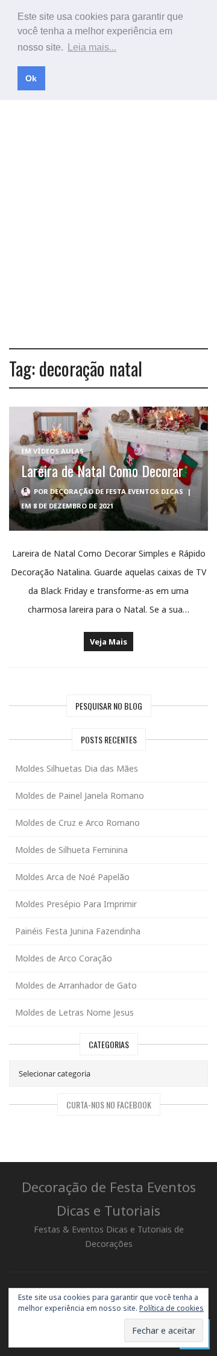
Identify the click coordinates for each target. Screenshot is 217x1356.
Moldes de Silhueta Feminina (71, 849)
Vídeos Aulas (58, 450)
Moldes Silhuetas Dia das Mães (76, 768)
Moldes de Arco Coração (63, 958)
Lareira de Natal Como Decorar (102, 470)
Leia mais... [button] (92, 47)
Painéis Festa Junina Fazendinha (77, 931)
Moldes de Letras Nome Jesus (74, 1012)
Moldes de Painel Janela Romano (79, 795)
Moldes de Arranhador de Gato (76, 985)
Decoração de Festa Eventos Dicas (116, 491)
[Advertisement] (108, 222)
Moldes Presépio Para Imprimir (76, 904)
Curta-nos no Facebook (108, 1104)
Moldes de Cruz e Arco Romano (77, 822)
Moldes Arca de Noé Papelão (72, 877)
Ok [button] (31, 78)
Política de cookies (171, 1308)
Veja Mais (108, 641)
